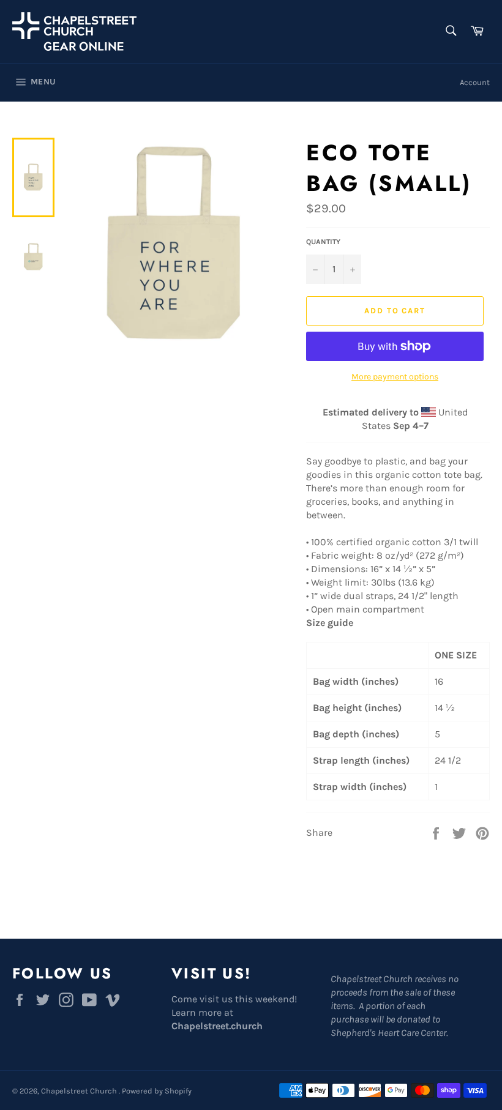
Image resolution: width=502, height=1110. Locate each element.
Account (475, 82)
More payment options (394, 376)
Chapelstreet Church (80, 1090)
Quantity (323, 241)
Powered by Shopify (157, 1090)
